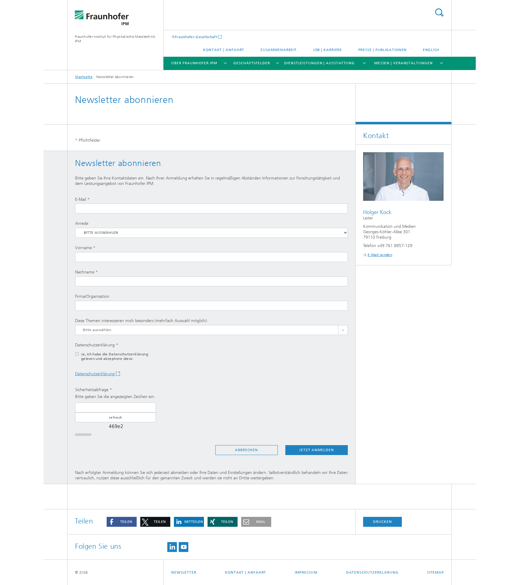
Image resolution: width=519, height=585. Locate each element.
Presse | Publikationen (382, 50)
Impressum (306, 572)
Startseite (84, 77)
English (431, 50)
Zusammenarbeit (278, 50)
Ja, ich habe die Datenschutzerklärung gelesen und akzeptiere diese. (114, 356)
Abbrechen (246, 450)
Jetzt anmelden (316, 450)
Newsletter (183, 572)
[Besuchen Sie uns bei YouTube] (183, 547)
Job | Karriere (327, 50)
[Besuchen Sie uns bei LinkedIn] (172, 547)
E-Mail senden (380, 255)
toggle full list (343, 330)
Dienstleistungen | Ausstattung (319, 63)
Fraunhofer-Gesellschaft (196, 37)
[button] (122, 522)
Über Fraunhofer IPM (194, 63)
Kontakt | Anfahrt (223, 50)
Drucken (382, 522)
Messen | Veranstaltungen (403, 63)
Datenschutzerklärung (95, 373)
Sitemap (435, 572)
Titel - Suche (439, 12)
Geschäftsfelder (251, 63)
